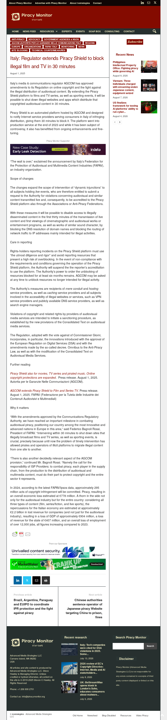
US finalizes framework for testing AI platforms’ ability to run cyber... (125, 107)
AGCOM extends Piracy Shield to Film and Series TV (44, 390)
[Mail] (148, 3)
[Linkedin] (142, 3)
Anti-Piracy (18, 39)
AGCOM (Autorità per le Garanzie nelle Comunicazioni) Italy (46, 43)
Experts (67, 31)
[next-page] (120, 122)
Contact (97, 2)
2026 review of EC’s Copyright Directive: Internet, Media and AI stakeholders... (92, 668)
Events (80, 31)
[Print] (46, 580)
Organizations (32, 46)
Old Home (78, 715)
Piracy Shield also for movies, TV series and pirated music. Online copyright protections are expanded (52, 375)
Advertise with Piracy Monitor (51, 2)
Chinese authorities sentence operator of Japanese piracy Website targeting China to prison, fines (84, 608)
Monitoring (68, 46)
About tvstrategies (80, 2)
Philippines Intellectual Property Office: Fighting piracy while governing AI (125, 66)
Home (15, 31)
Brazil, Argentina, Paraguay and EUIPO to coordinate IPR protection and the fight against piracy (33, 606)
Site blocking (20, 50)
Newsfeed (92, 715)
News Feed (29, 31)
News (81, 46)
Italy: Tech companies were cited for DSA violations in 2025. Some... (92, 649)
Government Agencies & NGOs (61, 39)
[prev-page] (115, 122)
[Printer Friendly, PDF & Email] (21, 536)
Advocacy (34, 39)
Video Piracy (142, 715)
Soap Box (95, 31)
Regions (90, 43)
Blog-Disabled (109, 715)
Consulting (112, 31)
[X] (155, 3)
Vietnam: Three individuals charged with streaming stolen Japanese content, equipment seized (125, 87)
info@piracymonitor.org (33, 696)
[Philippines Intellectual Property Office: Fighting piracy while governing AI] (149, 67)
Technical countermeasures (48, 50)
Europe (16, 46)
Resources (47, 31)
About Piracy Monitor (20, 2)
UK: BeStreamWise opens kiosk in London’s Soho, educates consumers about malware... (92, 688)
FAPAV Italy (51, 46)
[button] (154, 31)
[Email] (36, 580)
